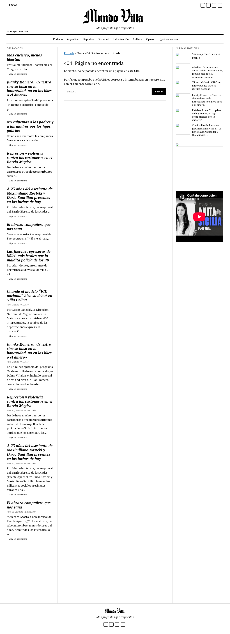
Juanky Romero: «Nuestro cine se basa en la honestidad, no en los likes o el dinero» (29, 88)
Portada (58, 39)
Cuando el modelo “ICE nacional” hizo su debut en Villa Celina (29, 295)
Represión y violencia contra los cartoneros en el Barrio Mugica (29, 157)
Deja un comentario (18, 73)
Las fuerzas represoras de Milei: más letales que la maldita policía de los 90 (28, 255)
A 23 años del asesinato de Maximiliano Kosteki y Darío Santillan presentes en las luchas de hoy (29, 195)
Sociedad (103, 39)
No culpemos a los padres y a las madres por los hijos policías (30, 126)
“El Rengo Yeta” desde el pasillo (206, 56)
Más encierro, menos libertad (24, 57)
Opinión (150, 39)
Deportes (88, 39)
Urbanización (121, 39)
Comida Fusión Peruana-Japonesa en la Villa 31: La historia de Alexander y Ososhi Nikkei (206, 130)
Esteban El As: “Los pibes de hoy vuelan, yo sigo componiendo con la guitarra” (206, 115)
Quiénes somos (169, 39)
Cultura (137, 39)
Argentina (73, 39)
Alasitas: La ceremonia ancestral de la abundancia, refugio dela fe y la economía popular (207, 72)
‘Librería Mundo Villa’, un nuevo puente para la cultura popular (206, 85)
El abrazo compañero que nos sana (28, 226)
